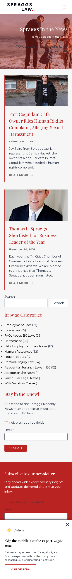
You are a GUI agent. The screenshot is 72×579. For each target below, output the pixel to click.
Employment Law (17, 325)
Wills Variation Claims (19, 383)
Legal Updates (15, 357)
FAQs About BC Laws (19, 335)
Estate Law (12, 330)
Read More (21, 175)
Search (9, 296)
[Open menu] (64, 7)
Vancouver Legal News (21, 378)
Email (9, 430)
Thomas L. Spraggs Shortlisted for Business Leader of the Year (32, 235)
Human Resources (18, 351)
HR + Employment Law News (25, 346)
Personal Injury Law (19, 362)
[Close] (67, 524)
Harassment (13, 341)
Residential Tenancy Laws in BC (27, 367)
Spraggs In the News (19, 373)
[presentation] (36, 90)
